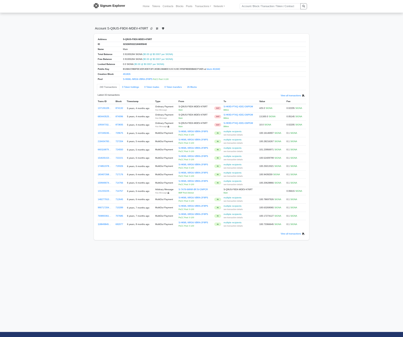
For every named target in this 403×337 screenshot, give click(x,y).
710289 (119, 207)
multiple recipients (232, 131)
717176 (119, 174)
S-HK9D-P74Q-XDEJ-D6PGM (238, 106)
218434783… (104, 141)
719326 (119, 166)
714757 (119, 191)
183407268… (104, 174)
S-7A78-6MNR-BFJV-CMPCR (193, 189)
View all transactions (291, 95)
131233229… (104, 191)
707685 (119, 216)
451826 (127, 74)
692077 (119, 224)
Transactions (202, 6)
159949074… (104, 182)
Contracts (168, 6)
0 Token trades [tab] (151, 87)
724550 (119, 149)
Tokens (156, 6)
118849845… (104, 224)
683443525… (104, 116)
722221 (119, 158)
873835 (119, 124)
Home (146, 6)
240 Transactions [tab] (108, 87)
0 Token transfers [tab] (173, 87)
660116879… (104, 149)
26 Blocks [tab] (192, 87)
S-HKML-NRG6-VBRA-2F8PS (138, 79)
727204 (119, 141)
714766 (119, 182)
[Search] (303, 6)
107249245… (104, 133)
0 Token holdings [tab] (130, 87)
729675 (119, 133)
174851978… (104, 166)
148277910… (104, 199)
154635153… (104, 158)
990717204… (104, 207)
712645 (119, 199)
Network (218, 6)
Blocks (179, 6)
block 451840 (213, 69)
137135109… (104, 108)
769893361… (104, 216)
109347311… (104, 124)
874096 (119, 116)
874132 (119, 108)
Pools (189, 6)
